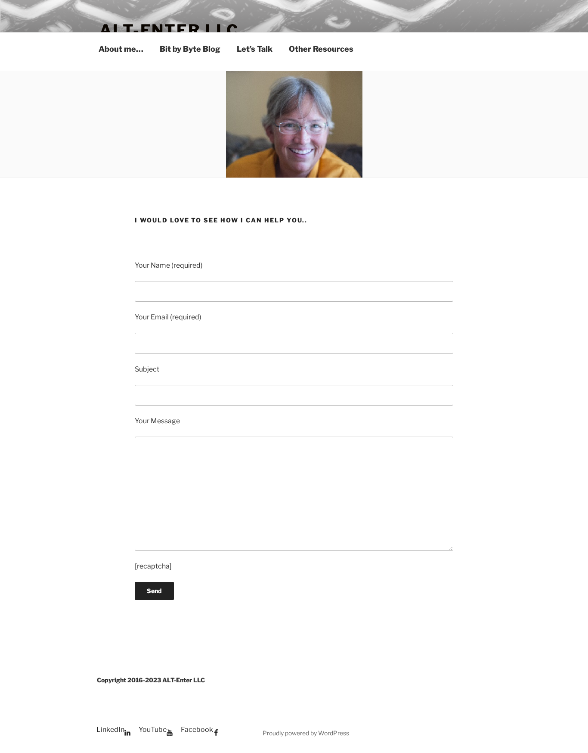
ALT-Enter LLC (168, 30)
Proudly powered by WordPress (306, 733)
